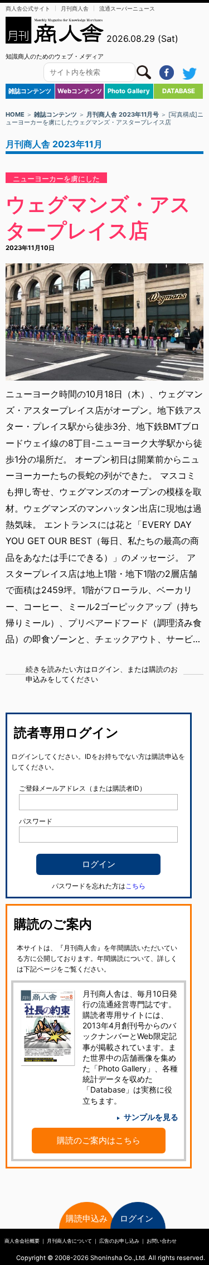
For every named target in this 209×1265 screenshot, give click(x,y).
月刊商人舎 (75, 8)
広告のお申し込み (119, 1241)
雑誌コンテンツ (29, 91)
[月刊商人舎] (55, 30)
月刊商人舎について (69, 1241)
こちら (135, 886)
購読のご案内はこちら (98, 1140)
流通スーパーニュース (127, 8)
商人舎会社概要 (22, 1241)
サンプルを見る (151, 1117)
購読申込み (87, 1218)
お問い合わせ (162, 1241)
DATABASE (178, 91)
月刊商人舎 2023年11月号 (122, 114)
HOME (15, 114)
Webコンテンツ (79, 91)
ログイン (136, 1218)
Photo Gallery (129, 91)
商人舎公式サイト (28, 8)
